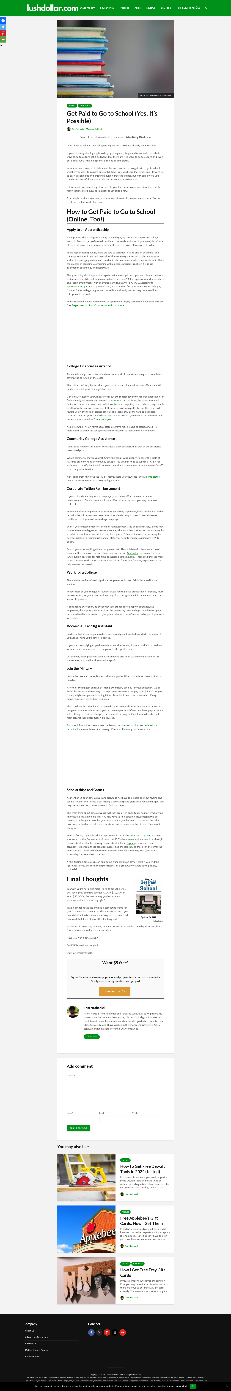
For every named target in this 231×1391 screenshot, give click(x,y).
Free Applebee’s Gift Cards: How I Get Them (141, 1221)
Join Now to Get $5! (115, 991)
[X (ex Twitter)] (99, 1332)
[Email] (3, 39)
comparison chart (130, 725)
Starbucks (132, 553)
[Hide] (1, 45)
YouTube (166, 7)
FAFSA (117, 400)
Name (70, 1113)
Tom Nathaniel (77, 129)
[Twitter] (3, 27)
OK (192, 1386)
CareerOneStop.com (139, 835)
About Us (29, 1330)
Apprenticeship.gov (77, 286)
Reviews (150, 7)
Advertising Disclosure (138, 137)
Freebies (124, 7)
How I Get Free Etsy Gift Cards (142, 1272)
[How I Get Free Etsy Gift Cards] (86, 1280)
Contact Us (30, 1343)
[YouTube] (122, 1332)
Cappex (130, 843)
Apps (138, 7)
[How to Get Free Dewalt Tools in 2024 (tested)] (86, 1177)
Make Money (87, 7)
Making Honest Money (36, 1350)
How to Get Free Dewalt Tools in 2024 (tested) (142, 1169)
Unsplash (168, 95)
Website (135, 1113)
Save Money (107, 7)
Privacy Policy (32, 1356)
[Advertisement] (115, 337)
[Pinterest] (107, 1332)
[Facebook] (3, 20)
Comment (71, 1075)
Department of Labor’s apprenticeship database (98, 305)
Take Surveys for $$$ (188, 7)
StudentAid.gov (102, 419)
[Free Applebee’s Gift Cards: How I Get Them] (86, 1228)
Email (102, 1113)
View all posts (91, 1037)
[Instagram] (115, 1332)
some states (153, 476)
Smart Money (85, 106)
